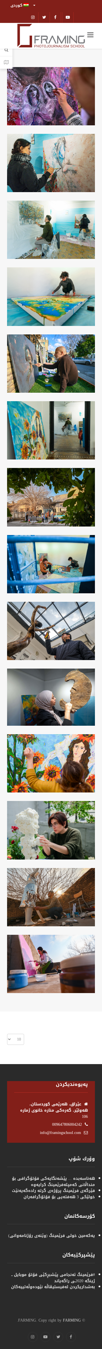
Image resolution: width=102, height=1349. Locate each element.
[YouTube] (45, 1337)
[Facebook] (55, 17)
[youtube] (68, 17)
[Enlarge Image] (48, 96)
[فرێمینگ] (51, 36)
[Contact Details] (6, 62)
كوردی (17, 5)
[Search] (6, 50)
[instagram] (33, 1337)
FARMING (72, 1320)
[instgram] (33, 17)
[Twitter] (44, 17)
